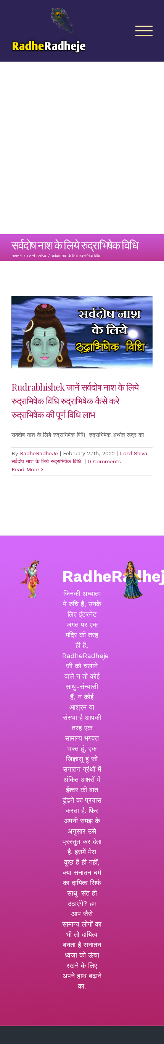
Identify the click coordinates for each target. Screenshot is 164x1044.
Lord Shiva (133, 453)
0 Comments (104, 461)
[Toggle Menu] (144, 31)
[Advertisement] (82, 148)
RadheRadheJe (39, 453)
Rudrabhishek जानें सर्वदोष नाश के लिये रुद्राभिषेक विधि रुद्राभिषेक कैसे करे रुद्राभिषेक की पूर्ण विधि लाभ (74, 400)
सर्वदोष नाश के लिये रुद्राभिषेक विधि (47, 461)
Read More (25, 469)
